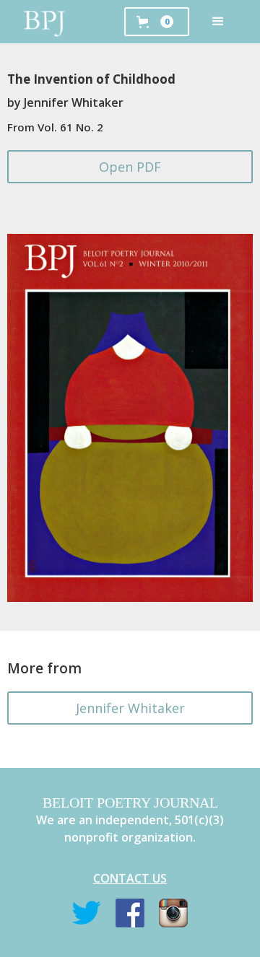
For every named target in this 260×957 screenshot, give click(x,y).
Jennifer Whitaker (130, 708)
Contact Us (130, 878)
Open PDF (130, 166)
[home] (44, 22)
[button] (218, 21)
